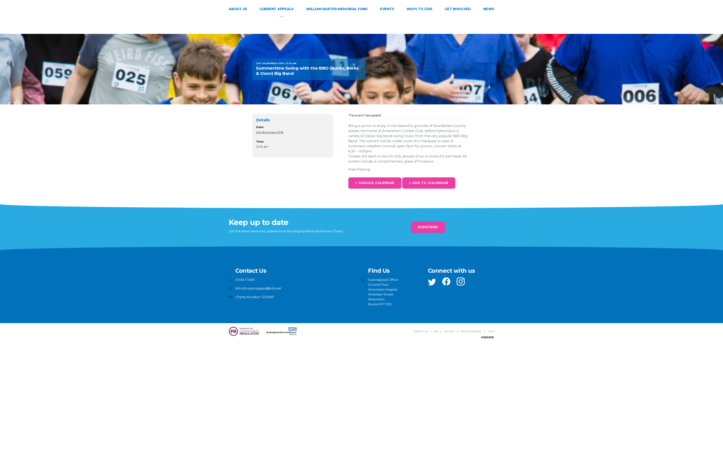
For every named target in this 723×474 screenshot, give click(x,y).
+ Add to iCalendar (428, 183)
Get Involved (458, 9)
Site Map (449, 331)
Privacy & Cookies (471, 331)
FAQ (436, 331)
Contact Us (421, 331)
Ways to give (419, 9)
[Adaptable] (487, 337)
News (488, 9)
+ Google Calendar (374, 183)
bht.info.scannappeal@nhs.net (258, 288)
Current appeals (277, 9)
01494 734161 (245, 280)
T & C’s (490, 331)
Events (387, 9)
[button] (432, 282)
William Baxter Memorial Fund (337, 9)
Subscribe (428, 227)
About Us (238, 9)
